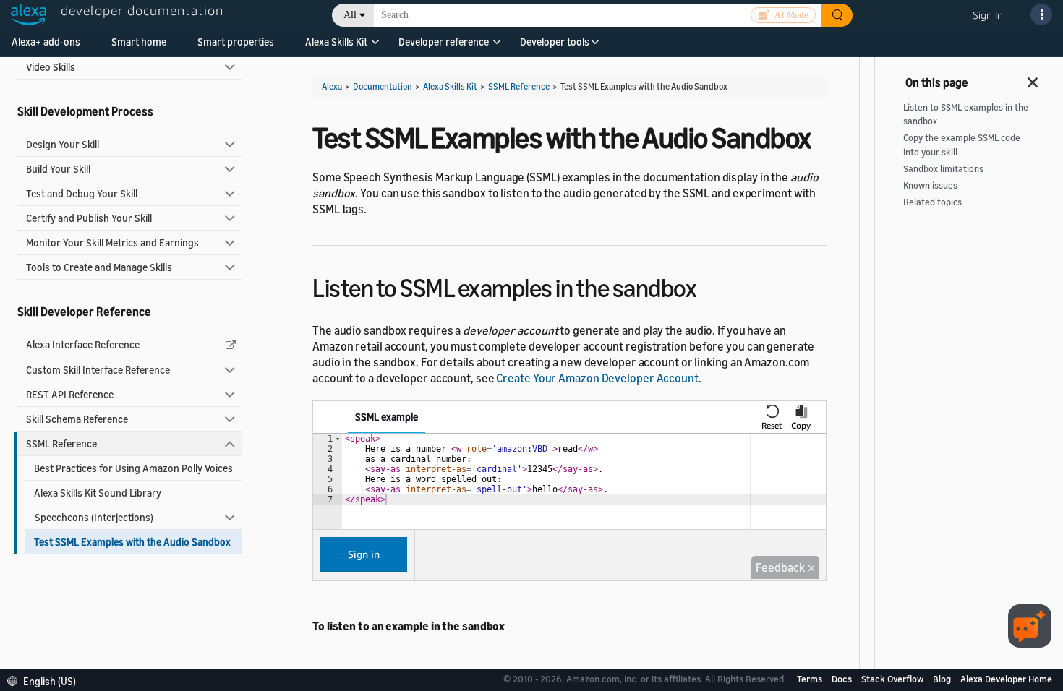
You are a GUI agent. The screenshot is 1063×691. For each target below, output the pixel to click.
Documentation (382, 86)
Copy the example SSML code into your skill (961, 144)
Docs (843, 678)
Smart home (138, 41)
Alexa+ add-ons (46, 41)
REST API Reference (70, 394)
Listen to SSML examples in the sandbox (965, 114)
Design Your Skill (62, 144)
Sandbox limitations (943, 168)
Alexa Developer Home (1006, 678)
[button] (336, 46)
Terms (810, 678)
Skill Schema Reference (77, 419)
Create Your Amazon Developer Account (597, 378)
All (350, 14)
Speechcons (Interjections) (94, 517)
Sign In (988, 15)
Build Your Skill (58, 169)
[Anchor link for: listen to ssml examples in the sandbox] (709, 286)
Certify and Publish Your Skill (89, 218)
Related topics (932, 202)
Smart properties (235, 41)
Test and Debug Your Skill (81, 193)
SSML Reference (61, 443)
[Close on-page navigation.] (1033, 78)
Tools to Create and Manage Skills (99, 267)
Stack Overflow (893, 678)
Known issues (930, 185)
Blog (943, 678)
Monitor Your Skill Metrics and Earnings (112, 242)
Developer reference (443, 41)
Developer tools (554, 41)
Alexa (332, 86)
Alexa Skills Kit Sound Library (97, 492)
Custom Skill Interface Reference (98, 370)
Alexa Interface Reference (83, 344)
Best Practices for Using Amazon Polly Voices (133, 468)
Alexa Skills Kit (336, 41)
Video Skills (50, 67)
